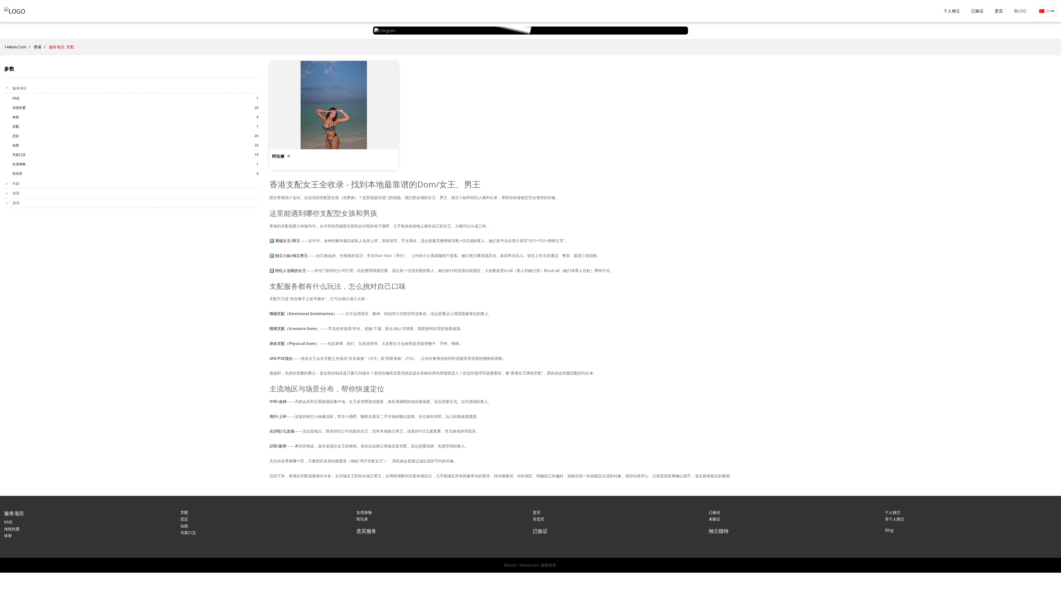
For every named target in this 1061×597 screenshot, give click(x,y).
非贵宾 (538, 519)
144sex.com (15, 46)
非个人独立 (894, 519)
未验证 (714, 519)
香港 (37, 46)
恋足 (184, 519)
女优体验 (364, 512)
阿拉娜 (278, 156)
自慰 (184, 525)
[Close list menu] (7, 88)
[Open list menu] (7, 183)
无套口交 (188, 532)
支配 (184, 512)
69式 (8, 522)
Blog (1020, 11)
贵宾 (999, 11)
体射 (8, 535)
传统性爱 (12, 528)
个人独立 (952, 11)
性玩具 (362, 519)
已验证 (977, 11)
